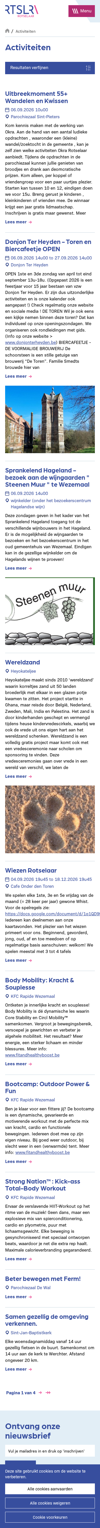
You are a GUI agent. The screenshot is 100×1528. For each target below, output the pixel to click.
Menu (86, 10)
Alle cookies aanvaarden (50, 1488)
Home (7, 30)
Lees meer (16, 221)
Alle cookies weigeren (50, 1503)
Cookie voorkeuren (50, 1517)
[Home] (21, 11)
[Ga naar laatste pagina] (48, 1392)
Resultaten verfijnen (29, 67)
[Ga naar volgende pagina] (40, 1392)
